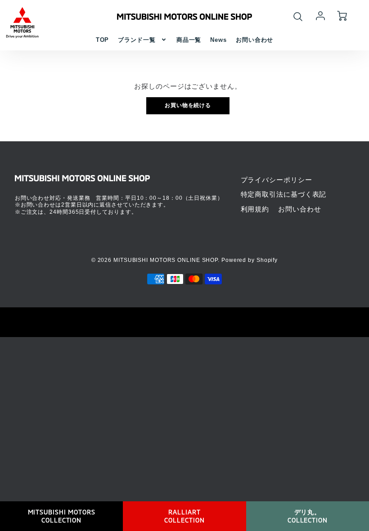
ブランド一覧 (136, 39)
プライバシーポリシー (276, 180)
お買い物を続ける (188, 105)
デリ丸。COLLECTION (308, 516)
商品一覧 (189, 39)
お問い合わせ (254, 39)
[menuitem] (102, 40)
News (218, 39)
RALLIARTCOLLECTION (184, 516)
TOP (102, 39)
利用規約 (255, 209)
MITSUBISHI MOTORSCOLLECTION (61, 516)
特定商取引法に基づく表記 (284, 194)
